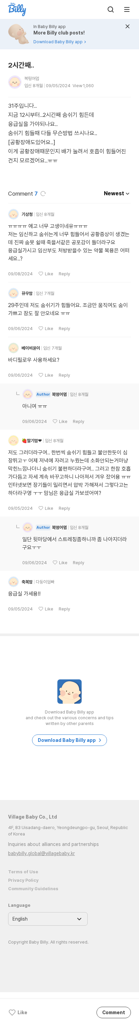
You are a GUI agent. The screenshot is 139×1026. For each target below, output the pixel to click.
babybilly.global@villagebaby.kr (41, 853)
